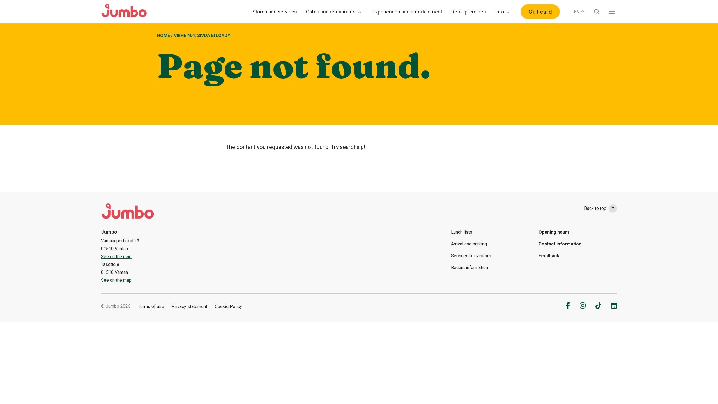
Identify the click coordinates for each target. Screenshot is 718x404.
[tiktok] (598, 305)
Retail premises (468, 12)
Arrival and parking (469, 244)
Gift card (540, 11)
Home (163, 35)
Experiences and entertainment (407, 12)
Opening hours (554, 232)
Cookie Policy (228, 306)
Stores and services (274, 12)
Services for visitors (471, 255)
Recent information (469, 267)
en (576, 11)
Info (499, 12)
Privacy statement (189, 306)
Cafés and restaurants (331, 12)
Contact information (559, 244)
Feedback (548, 255)
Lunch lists (461, 232)
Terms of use (151, 306)
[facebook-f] (568, 305)
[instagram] (583, 305)
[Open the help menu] (611, 11)
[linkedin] (614, 305)
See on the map (116, 256)
